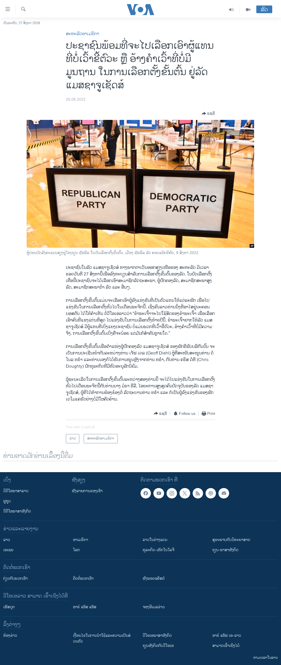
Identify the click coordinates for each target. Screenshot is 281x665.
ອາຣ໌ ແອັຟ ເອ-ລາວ (226, 635)
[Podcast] (211, 493)
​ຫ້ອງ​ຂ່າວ (10, 635)
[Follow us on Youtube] (158, 493)
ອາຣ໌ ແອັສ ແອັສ (84, 607)
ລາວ (6, 540)
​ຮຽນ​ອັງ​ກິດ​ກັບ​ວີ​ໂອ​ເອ (158, 646)
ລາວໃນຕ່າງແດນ (155, 540)
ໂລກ (76, 550)
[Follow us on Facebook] (145, 493)
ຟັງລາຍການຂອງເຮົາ (87, 491)
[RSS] (198, 493)
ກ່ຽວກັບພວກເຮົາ (15, 578)
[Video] (248, 9)
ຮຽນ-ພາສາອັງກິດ (225, 550)
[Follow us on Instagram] (172, 493)
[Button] (208, 113)
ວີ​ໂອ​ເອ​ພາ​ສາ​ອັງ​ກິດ (157, 635)
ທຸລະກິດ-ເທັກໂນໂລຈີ (158, 550)
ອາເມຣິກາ (80, 540)
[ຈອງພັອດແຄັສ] (223, 493)
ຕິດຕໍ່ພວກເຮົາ (83, 578)
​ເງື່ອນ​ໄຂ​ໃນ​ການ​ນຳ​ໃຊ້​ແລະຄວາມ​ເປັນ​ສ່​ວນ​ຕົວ (102, 638)
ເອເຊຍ (8, 550)
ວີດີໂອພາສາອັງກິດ (17, 511)
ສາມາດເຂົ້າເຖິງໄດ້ (226, 646)
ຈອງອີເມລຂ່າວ (154, 607)
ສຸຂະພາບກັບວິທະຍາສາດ (231, 540)
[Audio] (231, 9)
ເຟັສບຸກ (9, 607)
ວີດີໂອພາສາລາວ (16, 491)
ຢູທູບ (7, 501)
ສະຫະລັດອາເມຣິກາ (82, 34)
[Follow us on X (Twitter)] (184, 493)
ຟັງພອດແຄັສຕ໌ (154, 578)
